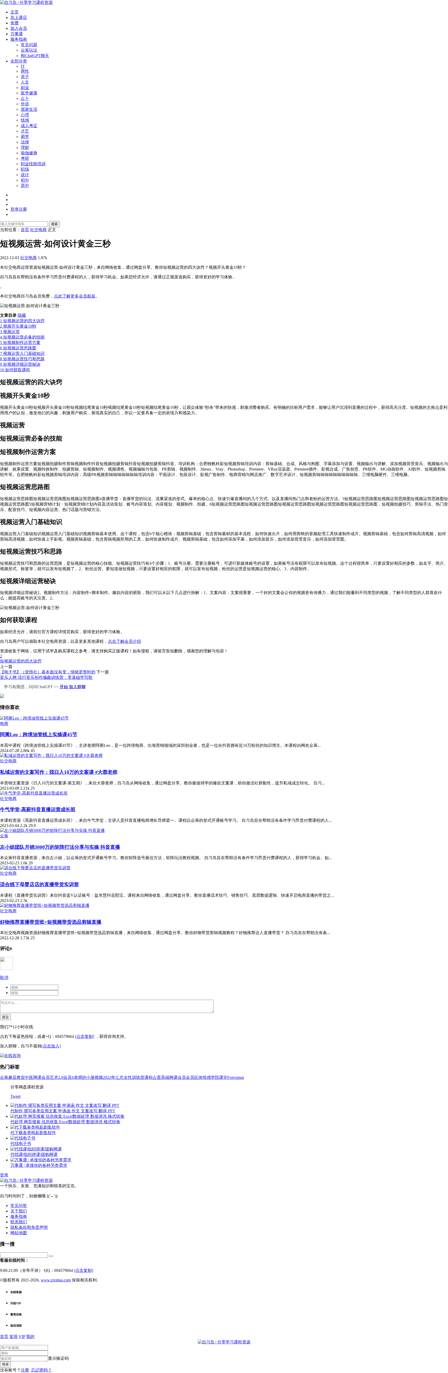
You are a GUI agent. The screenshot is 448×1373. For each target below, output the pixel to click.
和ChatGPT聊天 (35, 55)
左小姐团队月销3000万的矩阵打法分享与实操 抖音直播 (60, 847)
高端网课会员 (173, 1077)
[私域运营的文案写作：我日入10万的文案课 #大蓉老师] (51, 755)
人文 (25, 82)
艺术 (54, 1077)
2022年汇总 (113, 1077)
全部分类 (18, 61)
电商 (4, 723)
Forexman (235, 1077)
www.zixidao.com (56, 1280)
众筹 (4, 836)
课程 (148, 1077)
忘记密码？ (41, 1370)
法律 (25, 142)
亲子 (25, 76)
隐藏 (22, 315)
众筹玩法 (29, 50)
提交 (5, 1017)
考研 (25, 158)
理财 (25, 147)
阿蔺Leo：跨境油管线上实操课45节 (38, 734)
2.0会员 (65, 1077)
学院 (215, 1077)
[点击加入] (51, 1046)
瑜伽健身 (29, 153)
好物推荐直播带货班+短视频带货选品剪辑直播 (50, 922)
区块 (198, 1077)
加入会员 (18, 28)
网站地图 (18, 1233)
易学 (25, 136)
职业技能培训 (33, 164)
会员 (190, 1077)
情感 (25, 120)
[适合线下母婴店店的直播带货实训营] (35, 868)
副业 (25, 87)
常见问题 (29, 45)
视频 (99, 1077)
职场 (25, 169)
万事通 (16, 34)
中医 (29, 1077)
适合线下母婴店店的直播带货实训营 (39, 884)
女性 (128, 1077)
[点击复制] (84, 1036)
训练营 (138, 1077)
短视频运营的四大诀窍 (20, 661)
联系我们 (18, 1222)
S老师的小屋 (83, 1077)
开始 (64, 687)
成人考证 (29, 125)
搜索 (54, 224)
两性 (25, 71)
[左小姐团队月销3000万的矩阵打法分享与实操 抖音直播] (52, 830)
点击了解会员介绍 (124, 641)
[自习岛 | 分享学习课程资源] (26, 2)
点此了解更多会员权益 (74, 296)
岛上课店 (18, 17)
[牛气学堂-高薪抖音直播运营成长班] (34, 793)
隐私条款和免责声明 (29, 1227)
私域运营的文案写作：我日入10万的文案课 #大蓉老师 (58, 772)
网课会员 (41, 1077)
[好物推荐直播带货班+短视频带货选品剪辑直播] (44, 905)
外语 (25, 104)
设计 (25, 175)
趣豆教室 (16, 1077)
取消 (4, 977)
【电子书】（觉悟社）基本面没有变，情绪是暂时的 (47, 672)
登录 (4, 1175)
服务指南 (18, 39)
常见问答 (18, 1205)
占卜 (25, 98)
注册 (25, 1370)
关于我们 (18, 1211)
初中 (25, 180)
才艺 (25, 131)
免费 (14, 23)
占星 (157, 1077)
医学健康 (29, 93)
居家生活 (29, 109)
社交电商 (28, 258)
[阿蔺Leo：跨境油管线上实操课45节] (34, 718)
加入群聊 (77, 687)
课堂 (223, 1077)
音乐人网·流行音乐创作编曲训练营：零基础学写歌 (46, 677)
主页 (14, 12)
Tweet (15, 1096)
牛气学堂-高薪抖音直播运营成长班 (37, 809)
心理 (25, 115)
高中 (25, 185)
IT (23, 66)
